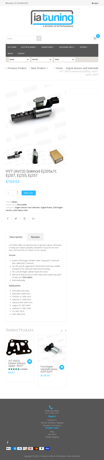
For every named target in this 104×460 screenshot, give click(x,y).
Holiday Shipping (52, 437)
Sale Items (52, 434)
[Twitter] (15, 218)
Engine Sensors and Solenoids (82, 68)
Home (59, 68)
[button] (14, 369)
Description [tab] (16, 236)
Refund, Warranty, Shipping (52, 422)
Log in (96, 3)
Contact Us (52, 420)
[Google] (33, 218)
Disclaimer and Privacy (52, 425)
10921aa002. (27, 277)
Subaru (14, 202)
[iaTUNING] (52, 17)
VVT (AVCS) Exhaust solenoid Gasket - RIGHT (16, 363)
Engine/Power (46, 207)
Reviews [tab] (35, 236)
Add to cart (28, 193)
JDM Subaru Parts (20, 210)
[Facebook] (7, 218)
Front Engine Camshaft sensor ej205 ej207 (49, 369)
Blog (52, 431)
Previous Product (17, 68)
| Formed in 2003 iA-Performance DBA (55, 456)
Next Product (38, 68)
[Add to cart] (29, 361)
